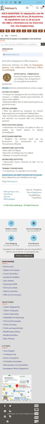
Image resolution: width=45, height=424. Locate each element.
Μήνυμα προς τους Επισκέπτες (11, 192)
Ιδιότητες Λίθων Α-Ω (12, 55)
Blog (6, 35)
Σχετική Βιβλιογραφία (9, 197)
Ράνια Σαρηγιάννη (34, 192)
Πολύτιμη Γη (12, 181)
